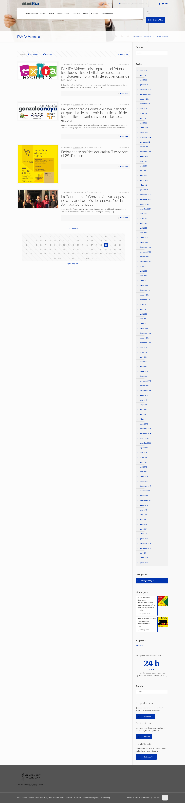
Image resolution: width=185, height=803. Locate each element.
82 (110, 249)
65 (31, 249)
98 (87, 254)
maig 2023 (143, 223)
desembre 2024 (145, 137)
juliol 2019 (143, 400)
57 (92, 245)
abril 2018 (143, 467)
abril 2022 (143, 271)
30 (64, 241)
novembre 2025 (145, 94)
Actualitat (147, 37)
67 (41, 249)
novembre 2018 (145, 433)
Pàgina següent (72, 264)
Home (136, 37)
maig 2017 (143, 519)
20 (115, 236)
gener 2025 (144, 132)
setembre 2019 (145, 390)
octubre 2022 (144, 257)
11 (73, 236)
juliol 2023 (143, 214)
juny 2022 (143, 266)
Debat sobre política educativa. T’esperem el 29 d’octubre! (94, 153)
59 (101, 245)
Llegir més (124, 93)
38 (101, 241)
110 (68, 258)
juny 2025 (143, 113)
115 (92, 258)
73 (68, 249)
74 (73, 249)
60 (106, 245)
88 (41, 254)
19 (110, 236)
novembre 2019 (145, 381)
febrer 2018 (144, 476)
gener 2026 (144, 85)
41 (115, 241)
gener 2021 (144, 328)
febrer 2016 (144, 558)
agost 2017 (144, 505)
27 (50, 241)
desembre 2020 (145, 333)
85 (27, 254)
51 (64, 245)
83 (115, 249)
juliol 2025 (143, 109)
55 (82, 245)
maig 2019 (143, 410)
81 (106, 249)
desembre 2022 (145, 247)
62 (115, 245)
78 (92, 249)
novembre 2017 (145, 491)
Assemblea (139, 645)
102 (106, 254)
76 (82, 249)
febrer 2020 (144, 371)
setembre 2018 (145, 443)
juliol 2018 (143, 453)
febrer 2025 (144, 128)
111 (73, 258)
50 (59, 245)
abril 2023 (143, 228)
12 (78, 236)
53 (73, 245)
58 (96, 245)
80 (101, 249)
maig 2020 (143, 357)
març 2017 (143, 529)
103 (110, 254)
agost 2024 (144, 156)
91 (55, 254)
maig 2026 (143, 75)
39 (106, 241)
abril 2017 (143, 524)
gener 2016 (144, 562)
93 (64, 254)
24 (36, 241)
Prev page (74, 228)
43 (27, 245)
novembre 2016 (145, 548)
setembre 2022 (145, 261)
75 (78, 249)
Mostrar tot (124, 54)
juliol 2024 (143, 161)
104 (115, 254)
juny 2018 (143, 457)
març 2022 (143, 276)
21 (120, 236)
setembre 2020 (145, 343)
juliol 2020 (143, 347)
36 (92, 241)
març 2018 (143, 472)
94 (68, 254)
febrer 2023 (144, 238)
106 (50, 258)
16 (96, 236)
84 (120, 249)
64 (27, 249)
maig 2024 (143, 171)
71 (59, 249)
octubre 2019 (144, 386)
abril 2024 (143, 175)
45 (36, 245)
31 (68, 241)
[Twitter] (163, 4)
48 (50, 245)
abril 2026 (143, 80)
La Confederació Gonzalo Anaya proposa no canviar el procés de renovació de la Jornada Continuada (93, 200)
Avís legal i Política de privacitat (138, 798)
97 (82, 254)
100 (96, 254)
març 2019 (143, 414)
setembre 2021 (145, 300)
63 (120, 245)
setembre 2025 (145, 104)
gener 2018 (144, 481)
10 (68, 236)
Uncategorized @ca (147, 581)
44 (31, 245)
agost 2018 (144, 448)
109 (64, 258)
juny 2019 (143, 405)
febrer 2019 (144, 419)
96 (78, 254)
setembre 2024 (145, 152)
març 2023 (143, 233)
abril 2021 (143, 314)
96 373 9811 (108, 4)
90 (50, 254)
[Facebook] (159, 4)
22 (27, 241)
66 (36, 249)
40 (110, 241)
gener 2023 (144, 242)
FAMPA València (78, 64)
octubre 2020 (144, 338)
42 (120, 241)
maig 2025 (143, 118)
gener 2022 (144, 285)
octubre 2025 (144, 99)
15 (92, 236)
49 (55, 245)
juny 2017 (143, 515)
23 (31, 241)
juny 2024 (143, 166)
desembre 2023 (145, 195)
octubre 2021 (144, 295)
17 (101, 236)
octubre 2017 (144, 496)
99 (92, 254)
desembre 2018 (145, 429)
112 (78, 258)
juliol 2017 (143, 510)
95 (73, 254)
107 (54, 258)
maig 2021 (143, 309)
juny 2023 (143, 218)
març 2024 (143, 180)
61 (110, 245)
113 (82, 258)
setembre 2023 (145, 209)
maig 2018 (143, 462)
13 (82, 236)
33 (78, 241)
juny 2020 (143, 352)
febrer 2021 (144, 324)
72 (64, 249)
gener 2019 (144, 424)
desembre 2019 (145, 376)
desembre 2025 (145, 89)
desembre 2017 (145, 486)
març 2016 (143, 553)
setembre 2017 (145, 500)
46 (41, 245)
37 (96, 241)
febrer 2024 (144, 185)
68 (45, 249)
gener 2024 (144, 190)
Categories (34, 54)
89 (45, 254)
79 (96, 249)
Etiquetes (48, 54)
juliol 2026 (143, 70)
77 (87, 249)
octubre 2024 (144, 147)
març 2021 (143, 319)
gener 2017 (144, 539)
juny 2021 (143, 304)
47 (45, 245)
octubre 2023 (144, 204)
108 (59, 258)
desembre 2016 (145, 543)
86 (31, 254)
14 (87, 236)
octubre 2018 (144, 438)
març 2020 (143, 367)
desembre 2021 (145, 290)
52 (68, 245)
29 (59, 241)
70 (55, 249)
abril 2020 (143, 362)
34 (82, 241)
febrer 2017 (144, 534)
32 (73, 241)
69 (50, 249)
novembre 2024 (145, 142)
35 (87, 241)
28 (55, 241)
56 (87, 245)
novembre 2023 (145, 199)
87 (36, 254)
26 (45, 241)
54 (78, 245)
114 (87, 258)
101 (101, 254)
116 (96, 258)
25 (41, 241)
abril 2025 (143, 123)
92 (59, 254)
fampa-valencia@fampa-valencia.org (133, 4)
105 (120, 254)
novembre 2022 (145, 252)
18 (106, 236)
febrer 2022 (144, 281)
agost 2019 (144, 395)
